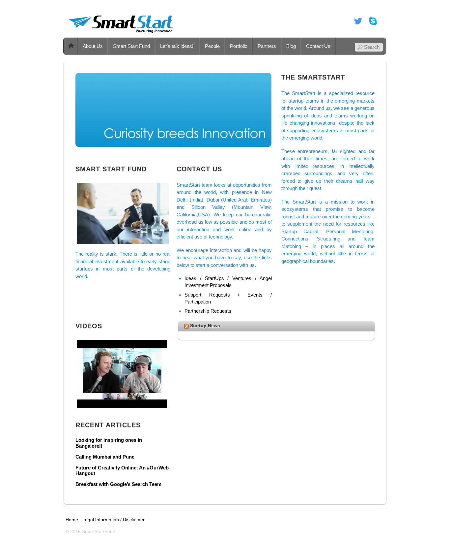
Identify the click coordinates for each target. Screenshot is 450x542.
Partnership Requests (207, 311)
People (212, 46)
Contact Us (318, 46)
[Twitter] (358, 21)
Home (71, 46)
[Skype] (373, 21)
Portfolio (238, 46)
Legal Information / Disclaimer (113, 519)
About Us (93, 46)
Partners (267, 46)
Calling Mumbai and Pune (104, 457)
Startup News (205, 325)
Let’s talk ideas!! (177, 46)
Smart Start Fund (131, 46)
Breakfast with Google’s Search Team (118, 484)
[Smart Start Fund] (121, 33)
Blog (291, 46)
